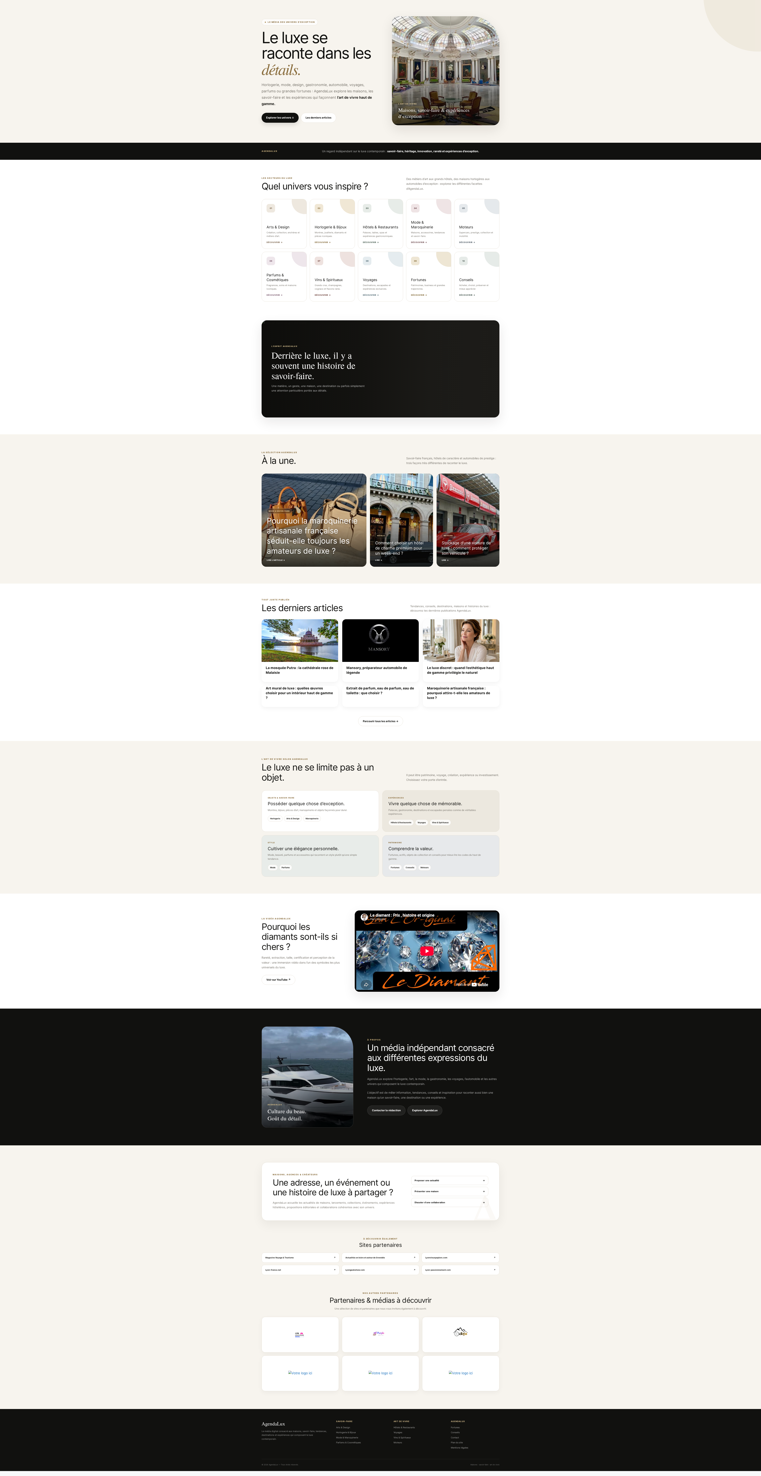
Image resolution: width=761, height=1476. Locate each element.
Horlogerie (275, 818)
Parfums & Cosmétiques (348, 1442)
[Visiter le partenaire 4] (300, 1373)
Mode (272, 867)
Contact (455, 1437)
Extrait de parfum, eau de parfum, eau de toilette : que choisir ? (380, 690)
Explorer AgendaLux (425, 1110)
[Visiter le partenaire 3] (460, 1335)
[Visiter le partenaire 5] (380, 1373)
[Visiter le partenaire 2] (380, 1335)
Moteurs (425, 867)
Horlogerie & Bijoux (346, 1432)
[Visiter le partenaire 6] (460, 1373)
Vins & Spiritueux (440, 822)
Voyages (422, 822)
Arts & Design (292, 818)
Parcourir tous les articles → (380, 721)
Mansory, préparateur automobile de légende (376, 670)
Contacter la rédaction (386, 1110)
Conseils (410, 867)
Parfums (286, 867)
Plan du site (457, 1442)
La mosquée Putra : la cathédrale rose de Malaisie (299, 670)
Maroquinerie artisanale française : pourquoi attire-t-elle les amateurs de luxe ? (458, 693)
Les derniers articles (318, 117)
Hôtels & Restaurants (401, 822)
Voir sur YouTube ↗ (278, 979)
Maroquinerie (312, 818)
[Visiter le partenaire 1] (300, 1335)
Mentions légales (459, 1447)
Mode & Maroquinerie (347, 1437)
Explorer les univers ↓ (280, 117)
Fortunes (395, 867)
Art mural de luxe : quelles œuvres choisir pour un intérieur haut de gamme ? (299, 693)
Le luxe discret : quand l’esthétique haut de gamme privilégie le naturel (460, 670)
